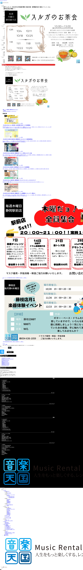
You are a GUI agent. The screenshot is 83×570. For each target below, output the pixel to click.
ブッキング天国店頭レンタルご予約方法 (8, 447)
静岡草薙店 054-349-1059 (5, 364)
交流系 (9, 109)
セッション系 (7, 516)
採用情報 (3, 412)
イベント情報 (6, 109)
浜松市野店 (4, 383)
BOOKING (7, 535)
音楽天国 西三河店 (11, 496)
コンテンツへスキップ (3, 0)
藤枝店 (3, 384)
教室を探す (7, 522)
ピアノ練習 (7, 505)
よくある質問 (7, 526)
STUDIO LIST (7, 491)
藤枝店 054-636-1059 (5, 361)
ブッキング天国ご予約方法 (6, 407)
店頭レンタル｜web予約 (9, 520)
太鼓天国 (3, 396)
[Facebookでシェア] (4, 110)
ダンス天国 (3, 395)
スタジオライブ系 (8, 517)
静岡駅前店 (4, 385)
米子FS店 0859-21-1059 (5, 365)
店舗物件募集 (4, 413)
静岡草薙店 (4, 387)
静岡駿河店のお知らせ (14, 109)
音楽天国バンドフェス (8, 533)
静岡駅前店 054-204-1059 (5, 362)
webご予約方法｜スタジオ (9, 528)
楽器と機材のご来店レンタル (6, 437)
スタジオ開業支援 (4, 414)
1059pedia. (6, 534)
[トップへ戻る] (0, 569)
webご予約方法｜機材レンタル (10, 529)
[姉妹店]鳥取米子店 (5, 427)
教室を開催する (7, 523)
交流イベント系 (7, 515)
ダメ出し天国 (4, 400)
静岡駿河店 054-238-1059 (5, 363)
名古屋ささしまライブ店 (6, 381)
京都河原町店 (9, 508)
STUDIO (4, 490)
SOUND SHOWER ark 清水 (6, 390)
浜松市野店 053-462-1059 (5, 360)
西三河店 (3, 382)
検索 (0, 346)
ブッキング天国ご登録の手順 (6, 406)
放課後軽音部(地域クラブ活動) (10, 532)
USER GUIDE (5, 524)
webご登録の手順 (8, 527)
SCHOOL (4, 521)
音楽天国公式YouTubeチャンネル (7, 401)
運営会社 (3, 415)
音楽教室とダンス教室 (5, 397)
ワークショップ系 (8, 518)
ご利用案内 (3, 405)
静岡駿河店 (4, 386)
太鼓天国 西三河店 (11, 497)
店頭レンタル (7, 519)
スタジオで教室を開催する (6, 410)
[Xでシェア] (3, 110)
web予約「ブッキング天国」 (6, 394)
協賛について (4, 411)
